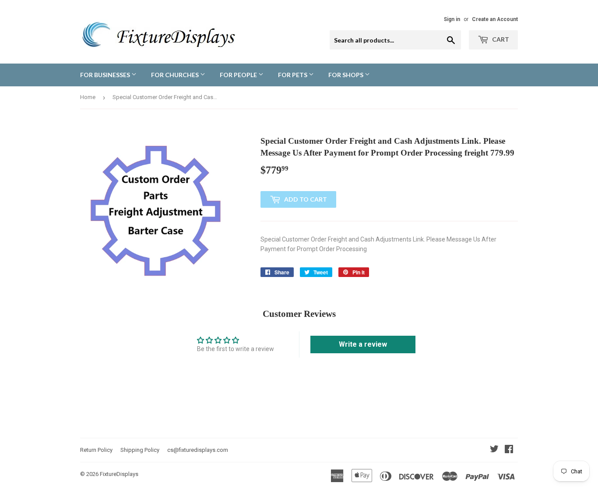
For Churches (175, 74)
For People (239, 74)
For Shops (346, 74)
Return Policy (96, 450)
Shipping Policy (139, 450)
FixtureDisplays (119, 474)
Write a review (363, 344)
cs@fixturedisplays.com (197, 450)
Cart (500, 39)
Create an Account (495, 19)
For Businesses (105, 74)
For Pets (293, 74)
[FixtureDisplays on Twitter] (494, 450)
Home (87, 97)
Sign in (452, 19)
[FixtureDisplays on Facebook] (509, 450)
